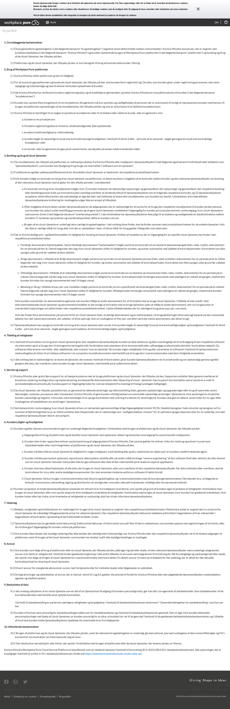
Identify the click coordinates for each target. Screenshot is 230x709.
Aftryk (7, 696)
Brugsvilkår (65, 696)
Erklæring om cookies (25, 696)
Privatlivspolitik (48, 696)
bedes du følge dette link (45, 6)
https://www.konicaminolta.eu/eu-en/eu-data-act (113, 653)
